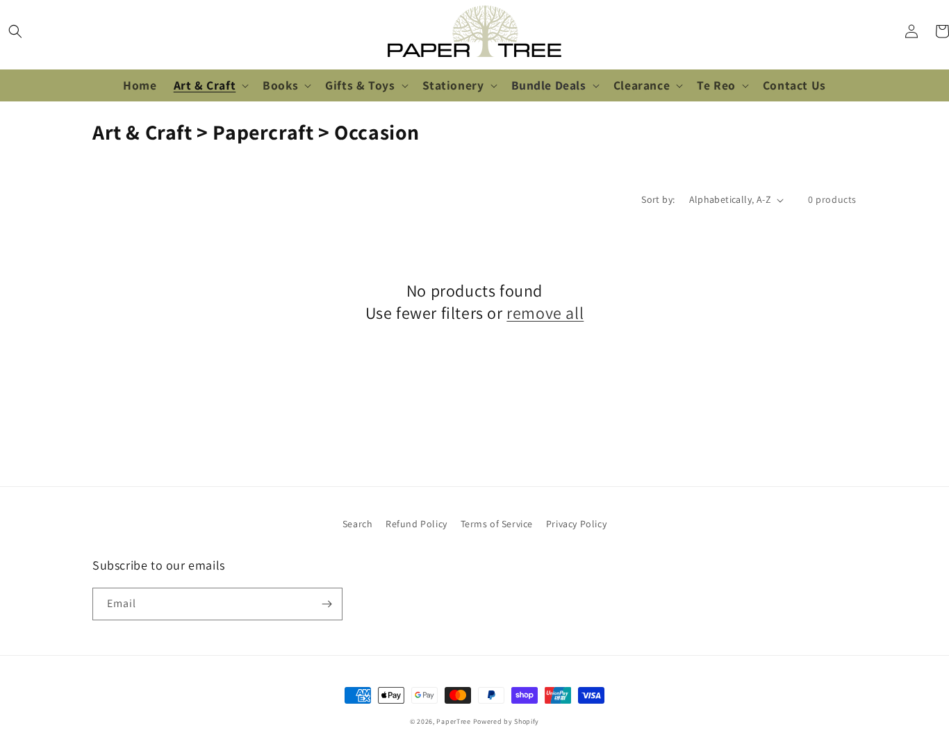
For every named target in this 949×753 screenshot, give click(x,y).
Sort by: (658, 199)
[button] (15, 31)
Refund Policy (416, 524)
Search (358, 524)
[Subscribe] (326, 604)
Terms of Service (497, 524)
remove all (545, 313)
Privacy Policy (576, 524)
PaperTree (453, 721)
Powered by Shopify (506, 721)
